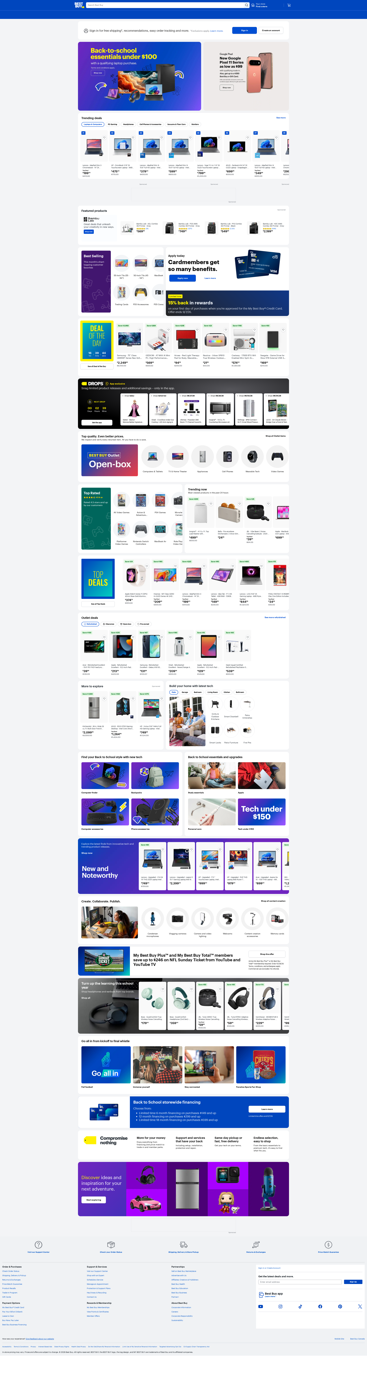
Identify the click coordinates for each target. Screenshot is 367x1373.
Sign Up (353, 1282)
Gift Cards (6, 1297)
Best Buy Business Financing (14, 1324)
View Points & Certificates (98, 1312)
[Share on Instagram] (280, 1306)
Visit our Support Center (97, 1271)
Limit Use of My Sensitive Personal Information (139, 1347)
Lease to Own (8, 1316)
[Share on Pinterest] (340, 1306)
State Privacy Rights (61, 1347)
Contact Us (91, 1297)
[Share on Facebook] (320, 1306)
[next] (283, 154)
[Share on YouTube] (260, 1306)
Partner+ (175, 1297)
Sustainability (177, 1320)
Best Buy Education (179, 1288)
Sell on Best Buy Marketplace (183, 1271)
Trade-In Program (9, 1292)
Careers (174, 1312)
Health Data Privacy (78, 1347)
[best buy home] (79, 5)
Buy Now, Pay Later (10, 1320)
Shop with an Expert (95, 1275)
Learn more (270, 1296)
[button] (259, 5)
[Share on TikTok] (300, 1306)
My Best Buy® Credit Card (13, 1307)
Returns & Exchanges (11, 1280)
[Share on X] (360, 1306)
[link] (152, 859)
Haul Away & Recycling (96, 1292)
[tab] (92, 124)
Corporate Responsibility (182, 1316)
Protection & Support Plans (98, 1288)
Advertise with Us (178, 1275)
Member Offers (93, 1316)
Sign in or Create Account (269, 1268)
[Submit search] (247, 5)
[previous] (86, 154)
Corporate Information (181, 1307)
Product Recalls (9, 1288)
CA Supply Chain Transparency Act (196, 1347)
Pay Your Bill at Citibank (12, 1312)
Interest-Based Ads (45, 1347)
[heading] (97, 341)
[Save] (163, 849)
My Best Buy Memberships (98, 1307)
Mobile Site (339, 1339)
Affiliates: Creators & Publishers (184, 1280)
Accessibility (6, 1347)
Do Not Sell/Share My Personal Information (104, 1347)
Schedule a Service (95, 1280)
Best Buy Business (179, 1292)
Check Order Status (10, 1271)
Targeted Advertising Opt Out (170, 1347)
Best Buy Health (178, 1284)
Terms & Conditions (21, 1347)
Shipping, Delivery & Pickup (14, 1275)
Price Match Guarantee (12, 1284)
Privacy (33, 1347)
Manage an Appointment (97, 1284)
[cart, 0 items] (289, 5)
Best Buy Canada (357, 1339)
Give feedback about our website (40, 1339)
